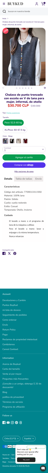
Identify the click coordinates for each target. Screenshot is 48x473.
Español (27, 438)
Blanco (25, 141)
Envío (5, 324)
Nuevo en (6, 455)
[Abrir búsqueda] (4, 11)
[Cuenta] (36, 3)
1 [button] (16, 88)
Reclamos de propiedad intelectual (19, 339)
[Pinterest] (16, 422)
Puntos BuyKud (10, 305)
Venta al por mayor (11, 373)
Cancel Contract (10, 349)
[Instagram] (12, 422)
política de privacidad (13, 397)
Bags (4, 462)
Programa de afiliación (13, 406)
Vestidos (5, 458)
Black (12, 141)
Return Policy (9, 329)
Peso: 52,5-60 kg (13, 122)
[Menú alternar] (3, 3)
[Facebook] (3, 422)
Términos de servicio (12, 402)
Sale (13, 455)
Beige (5, 141)
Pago (5, 334)
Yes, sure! (26, 460)
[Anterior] (3, 88)
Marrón (18, 141)
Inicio (4, 18)
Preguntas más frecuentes (15, 378)
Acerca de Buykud (11, 364)
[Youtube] (8, 422)
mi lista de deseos (11, 310)
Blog (4, 392)
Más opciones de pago (24, 171)
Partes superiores (13, 113)
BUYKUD (26, 466)
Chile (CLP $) (10, 438)
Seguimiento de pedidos (14, 314)
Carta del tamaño (11, 368)
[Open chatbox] (43, 468)
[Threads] (20, 422)
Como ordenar (9, 319)
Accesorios (12, 462)
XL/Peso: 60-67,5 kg (15, 129)
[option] (24, 57)
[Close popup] (36, 447)
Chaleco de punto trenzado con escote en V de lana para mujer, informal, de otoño (23, 23)
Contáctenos (8, 344)
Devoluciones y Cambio (14, 300)
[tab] (8, 179)
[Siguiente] (44, 88)
